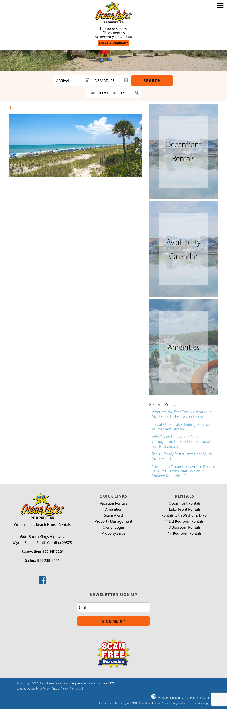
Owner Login (113, 527)
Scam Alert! (113, 515)
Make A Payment (113, 43)
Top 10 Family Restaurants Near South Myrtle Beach (182, 456)
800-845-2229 (53, 552)
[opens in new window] (42, 581)
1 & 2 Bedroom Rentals (185, 521)
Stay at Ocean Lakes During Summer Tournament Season (181, 427)
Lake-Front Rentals (184, 509)
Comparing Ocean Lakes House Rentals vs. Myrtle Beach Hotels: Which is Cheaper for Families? (183, 471)
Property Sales (113, 533)
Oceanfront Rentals (185, 503)
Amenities (113, 509)
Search (152, 80)
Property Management (113, 521)
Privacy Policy (60, 688)
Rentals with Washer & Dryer (184, 515)
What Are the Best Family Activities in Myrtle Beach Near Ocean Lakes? (182, 414)
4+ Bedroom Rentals (185, 533)
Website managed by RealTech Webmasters (184, 697)
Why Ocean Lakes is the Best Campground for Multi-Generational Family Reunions (181, 441)
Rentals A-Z (76, 688)
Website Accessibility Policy (33, 688)
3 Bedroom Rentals (184, 527)
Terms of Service (193, 703)
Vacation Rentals (113, 503)
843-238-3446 (48, 560)
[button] (220, 27)
